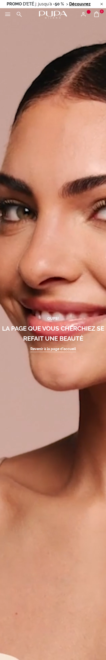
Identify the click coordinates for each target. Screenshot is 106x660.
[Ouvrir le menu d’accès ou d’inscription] (85, 14)
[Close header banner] (101, 4)
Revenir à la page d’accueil (53, 349)
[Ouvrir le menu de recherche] (19, 14)
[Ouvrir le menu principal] (7, 14)
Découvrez (80, 4)
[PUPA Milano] (53, 14)
